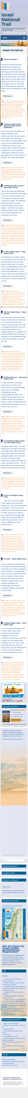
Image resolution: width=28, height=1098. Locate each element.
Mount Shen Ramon (11, 426)
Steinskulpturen (19, 177)
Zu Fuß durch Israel (15, 679)
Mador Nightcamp (6, 171)
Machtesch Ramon (12, 423)
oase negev (17, 238)
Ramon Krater (18, 301)
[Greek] (9, 701)
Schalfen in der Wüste (16, 240)
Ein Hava (4, 536)
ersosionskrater (13, 418)
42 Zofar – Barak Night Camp (15, 559)
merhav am (20, 231)
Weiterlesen (7, 96)
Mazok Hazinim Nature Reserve (9, 543)
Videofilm (12, 114)
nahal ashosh (18, 607)
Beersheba (4, 353)
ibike (21, 358)
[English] (3, 701)
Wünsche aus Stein (6, 179)
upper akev (10, 302)
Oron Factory (8, 176)
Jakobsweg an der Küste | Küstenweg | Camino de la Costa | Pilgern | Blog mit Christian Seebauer (14, 988)
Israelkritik (18, 297)
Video (3, 114)
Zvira (9, 117)
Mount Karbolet (9, 174)
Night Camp (8, 109)
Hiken (23, 354)
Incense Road (19, 539)
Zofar (6, 245)
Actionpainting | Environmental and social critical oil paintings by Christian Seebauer (13, 1010)
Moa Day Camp (17, 544)
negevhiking (12, 428)
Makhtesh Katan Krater (16, 171)
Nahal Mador (17, 174)
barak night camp (13, 602)
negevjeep (11, 238)
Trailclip (7, 112)
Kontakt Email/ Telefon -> (9, 1059)
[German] (7, 701)
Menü (5, 38)
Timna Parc (15, 674)
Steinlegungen (10, 177)
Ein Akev (15, 101)
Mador (12, 106)
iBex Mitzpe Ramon (14, 358)
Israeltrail (20, 104)
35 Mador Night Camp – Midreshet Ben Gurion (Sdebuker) (13, 125)
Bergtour (22, 225)
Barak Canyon (16, 225)
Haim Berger (19, 102)
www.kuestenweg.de (8, 1063)
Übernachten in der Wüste (15, 112)
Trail (3, 675)
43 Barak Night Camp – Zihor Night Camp (15, 624)
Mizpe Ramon (5, 237)
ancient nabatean (17, 600)
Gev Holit (12, 226)
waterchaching (20, 243)
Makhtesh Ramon (9, 359)
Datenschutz (15, 1077)
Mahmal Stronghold (18, 541)
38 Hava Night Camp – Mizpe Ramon (15, 313)
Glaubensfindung (20, 294)
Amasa (14, 167)
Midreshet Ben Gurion (7, 233)
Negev (3, 109)
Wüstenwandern (15, 677)
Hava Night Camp (9, 228)
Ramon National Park (14, 364)
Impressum (6, 1077)
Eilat (14, 664)
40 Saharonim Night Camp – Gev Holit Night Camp (15, 441)
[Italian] (13, 701)
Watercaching (19, 116)
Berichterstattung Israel (7, 292)
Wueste (8, 615)
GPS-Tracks (7, 1034)
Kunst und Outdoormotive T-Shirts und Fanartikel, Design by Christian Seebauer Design (14, 1005)
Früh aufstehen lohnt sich (11, 1036)
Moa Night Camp (18, 107)
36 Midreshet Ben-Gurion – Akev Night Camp (14, 186)
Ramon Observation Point (16, 366)
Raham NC (9, 672)
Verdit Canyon (14, 241)
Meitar (3, 172)
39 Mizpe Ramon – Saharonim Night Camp (15, 378)
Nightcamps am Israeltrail (18, 109)
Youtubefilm (4, 117)
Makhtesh (20, 423)
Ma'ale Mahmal (9, 541)
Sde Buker (16, 111)
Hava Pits (10, 538)
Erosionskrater (5, 418)
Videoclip (7, 114)
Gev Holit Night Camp (10, 102)
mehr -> (23, 720)
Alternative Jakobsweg (18, 662)
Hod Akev (10, 104)
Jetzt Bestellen (15, 720)
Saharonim (8, 240)
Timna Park (21, 674)
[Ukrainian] (21, 701)
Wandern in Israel (11, 243)
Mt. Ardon (18, 361)
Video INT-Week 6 (11, 59)
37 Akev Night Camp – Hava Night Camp (15, 252)
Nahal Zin (23, 174)
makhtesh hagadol (12, 231)
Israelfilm (15, 104)
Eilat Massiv (19, 664)
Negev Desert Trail (19, 237)
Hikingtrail (14, 230)
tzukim (23, 612)
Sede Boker (8, 241)
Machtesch (4, 423)
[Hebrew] (11, 701)
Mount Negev (12, 361)
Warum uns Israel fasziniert (11, 1023)
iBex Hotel (6, 358)
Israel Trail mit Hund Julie (11, 1049)
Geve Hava (14, 536)
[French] (5, 701)
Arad (18, 167)
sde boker (22, 176)
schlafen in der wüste (7, 612)
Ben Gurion (10, 169)
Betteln (3, 226)
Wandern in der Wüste (7, 431)
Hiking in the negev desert (16, 296)
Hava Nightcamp (18, 228)
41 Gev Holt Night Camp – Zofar (14, 496)
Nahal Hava (11, 546)
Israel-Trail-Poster (9, 1029)
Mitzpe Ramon (9, 107)
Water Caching (12, 116)
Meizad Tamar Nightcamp (11, 172)
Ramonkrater (5, 430)
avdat (23, 600)
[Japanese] (15, 701)
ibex (3, 358)
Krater (22, 421)
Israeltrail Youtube (6, 106)
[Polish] (17, 701)
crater (9, 353)
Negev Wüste (5, 238)
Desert (11, 664)
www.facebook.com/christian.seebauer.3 (13, 1061)
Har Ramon (10, 354)
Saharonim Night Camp (7, 111)
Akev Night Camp (8, 101)
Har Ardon (4, 354)
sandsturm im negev (16, 610)
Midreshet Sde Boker (20, 235)
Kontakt (5, 1079)
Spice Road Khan (17, 612)
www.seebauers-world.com (9, 1065)
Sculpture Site (15, 176)
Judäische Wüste (18, 169)
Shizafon (10, 674)
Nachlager (11, 237)
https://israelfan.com (9, 1014)
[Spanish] (19, 701)
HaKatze (23, 353)
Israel (6, 231)
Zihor (3, 245)
